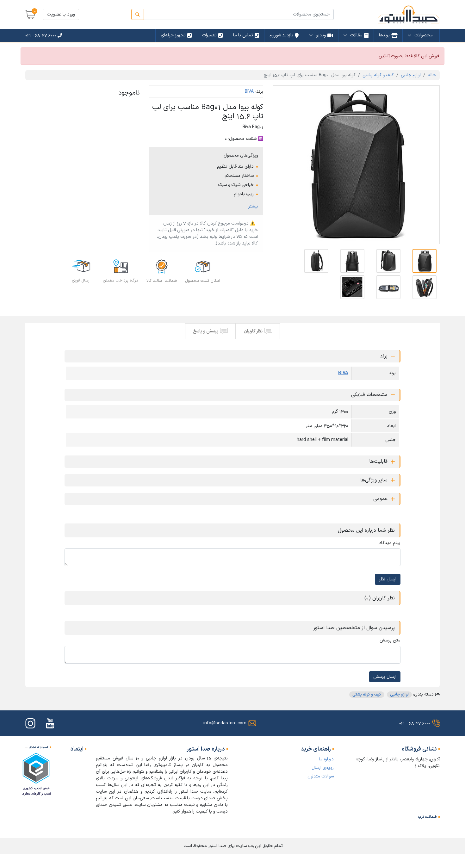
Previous (282, 164)
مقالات (356, 35)
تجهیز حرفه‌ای (173, 35)
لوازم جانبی (411, 75)
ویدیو (321, 35)
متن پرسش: (389, 640)
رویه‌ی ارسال (323, 767)
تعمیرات (209, 35)
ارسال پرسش (384, 676)
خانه (432, 75)
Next (430, 164)
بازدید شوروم (281, 35)
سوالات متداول (320, 776)
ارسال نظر (387, 579)
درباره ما (326, 759)
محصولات (423, 35)
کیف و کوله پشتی (378, 75)
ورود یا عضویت (61, 14)
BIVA (249, 91)
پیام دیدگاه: (389, 543)
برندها (384, 35)
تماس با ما (243, 35)
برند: (259, 91)
